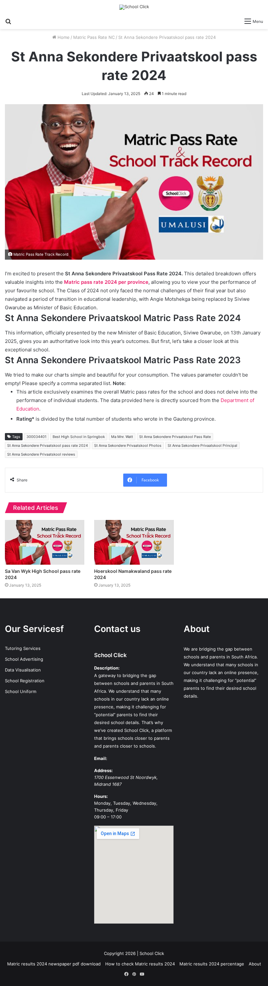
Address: (103, 770)
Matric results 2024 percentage (211, 963)
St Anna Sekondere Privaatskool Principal (202, 445)
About (255, 963)
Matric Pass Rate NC (94, 37)
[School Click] (134, 7)
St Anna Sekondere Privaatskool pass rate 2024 (47, 445)
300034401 (36, 436)
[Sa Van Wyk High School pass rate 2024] (44, 542)
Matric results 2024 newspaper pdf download (54, 963)
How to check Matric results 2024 (140, 963)
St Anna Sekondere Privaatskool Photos (127, 445)
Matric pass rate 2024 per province (106, 282)
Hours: (101, 796)
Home (63, 37)
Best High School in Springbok (79, 436)
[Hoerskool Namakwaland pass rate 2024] (134, 542)
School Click (110, 655)
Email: (100, 758)
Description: (107, 668)
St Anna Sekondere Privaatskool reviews (41, 454)
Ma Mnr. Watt (122, 436)
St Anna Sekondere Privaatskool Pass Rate (175, 436)
